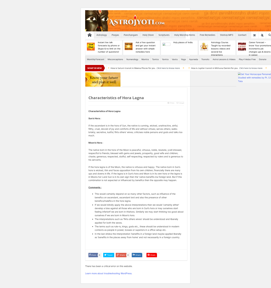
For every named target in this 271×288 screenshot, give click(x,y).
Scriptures (164, 35)
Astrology (101, 35)
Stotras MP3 (226, 35)
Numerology (132, 59)
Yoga (183, 59)
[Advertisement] (179, 79)
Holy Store (148, 35)
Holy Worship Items (184, 35)
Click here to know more (168, 68)
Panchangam (131, 35)
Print (172, 103)
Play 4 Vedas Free (247, 59)
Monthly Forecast (95, 59)
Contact (242, 35)
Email (181, 103)
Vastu (175, 59)
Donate (262, 59)
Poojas (115, 35)
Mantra (145, 59)
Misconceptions (115, 59)
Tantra (155, 59)
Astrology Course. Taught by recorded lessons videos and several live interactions (220, 48)
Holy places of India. (183, 42)
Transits (205, 59)
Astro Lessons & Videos (224, 59)
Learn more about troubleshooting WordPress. (108, 273)
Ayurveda (193, 59)
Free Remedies (207, 35)
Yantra (165, 59)
